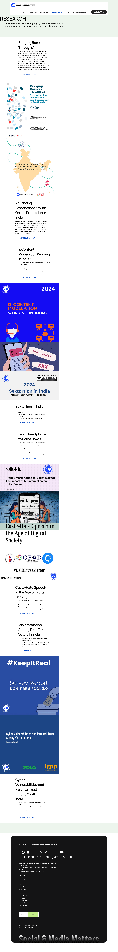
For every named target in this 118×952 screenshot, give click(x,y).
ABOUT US (33, 12)
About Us (24, 881)
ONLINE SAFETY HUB (78, 12)
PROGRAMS (43, 12)
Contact (24, 884)
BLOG (67, 12)
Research (24, 895)
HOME (24, 12)
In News (24, 886)
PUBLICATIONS (56, 12)
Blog (23, 893)
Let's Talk (100, 12)
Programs (24, 883)
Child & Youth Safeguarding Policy (25, 899)
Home (23, 879)
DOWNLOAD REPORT (30, 74)
